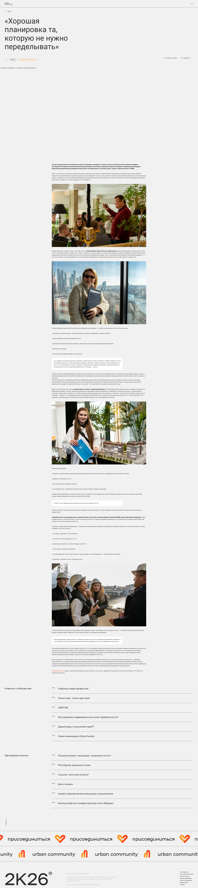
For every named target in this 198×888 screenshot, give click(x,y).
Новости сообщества (186, 880)
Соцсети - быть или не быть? (73, 774)
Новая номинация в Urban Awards (76, 736)
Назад (9, 11)
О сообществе (184, 872)
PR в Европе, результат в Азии (74, 765)
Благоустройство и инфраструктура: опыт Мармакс (86, 803)
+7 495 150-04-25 (106, 879)
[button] (191, 3)
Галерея (182, 884)
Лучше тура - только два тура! (74, 698)
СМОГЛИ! (63, 707)
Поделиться (186, 58)
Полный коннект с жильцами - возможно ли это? (84, 755)
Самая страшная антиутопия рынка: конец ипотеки (85, 793)
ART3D (87, 873)
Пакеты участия (184, 876)
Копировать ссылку (171, 58)
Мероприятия (184, 882)
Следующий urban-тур (58, 671)
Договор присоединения (92, 884)
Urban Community (71, 873)
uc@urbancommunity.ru (72, 881)
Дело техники (65, 784)
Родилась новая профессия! (73, 688)
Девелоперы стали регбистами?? (76, 726)
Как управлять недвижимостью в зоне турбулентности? (88, 717)
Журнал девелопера (186, 878)
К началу (6, 822)
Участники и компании (186, 874)
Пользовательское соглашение (75, 884)
